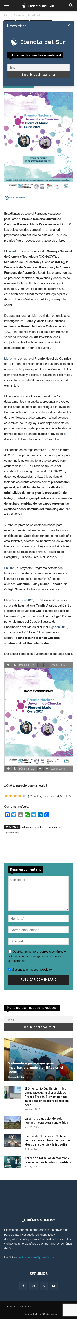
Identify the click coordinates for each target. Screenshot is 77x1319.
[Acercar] (47, 665)
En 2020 (9, 568)
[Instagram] (33, 1286)
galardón (13, 251)
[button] (6, 5)
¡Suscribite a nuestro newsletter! (32, 969)
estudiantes (54, 827)
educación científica (32, 827)
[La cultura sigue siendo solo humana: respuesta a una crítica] (12, 1122)
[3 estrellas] (15, 796)
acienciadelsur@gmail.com (36, 1257)
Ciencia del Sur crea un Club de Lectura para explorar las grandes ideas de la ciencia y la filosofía (48, 1140)
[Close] (69, 25)
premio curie (13, 832)
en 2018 (61, 627)
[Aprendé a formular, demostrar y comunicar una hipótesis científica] (12, 1162)
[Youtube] (54, 1286)
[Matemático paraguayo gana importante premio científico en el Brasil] (38, 1059)
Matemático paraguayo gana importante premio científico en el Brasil (35, 1067)
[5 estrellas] (24, 796)
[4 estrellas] (20, 796)
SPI (66, 433)
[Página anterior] (8, 665)
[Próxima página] (15, 665)
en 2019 (27, 600)
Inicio (7, 15)
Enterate (19, 15)
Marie (8, 358)
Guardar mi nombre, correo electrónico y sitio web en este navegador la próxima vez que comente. (37, 956)
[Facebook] (23, 1286)
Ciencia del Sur (16, 1076)
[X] (44, 1286)
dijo (68, 508)
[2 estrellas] (11, 796)
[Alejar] (40, 665)
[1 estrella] (6, 796)
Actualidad (34, 15)
